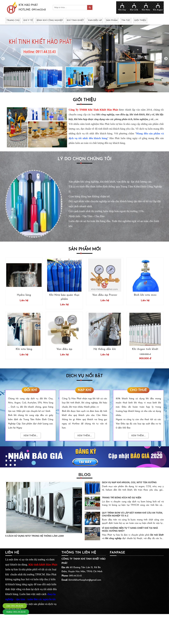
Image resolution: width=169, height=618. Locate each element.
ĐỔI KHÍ (30, 390)
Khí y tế (28, 20)
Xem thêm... (30, 435)
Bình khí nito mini (145, 295)
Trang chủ (13, 20)
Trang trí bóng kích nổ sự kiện (121, 497)
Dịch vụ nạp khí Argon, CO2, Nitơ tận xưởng (129, 482)
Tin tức (125, 20)
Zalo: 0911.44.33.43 (14, 606)
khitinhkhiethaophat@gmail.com (85, 580)
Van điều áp (95, 20)
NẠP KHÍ (84, 390)
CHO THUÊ (138, 390)
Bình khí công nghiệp (50, 20)
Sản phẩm (112, 20)
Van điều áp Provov (104, 295)
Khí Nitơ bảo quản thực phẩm (64, 297)
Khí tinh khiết (75, 20)
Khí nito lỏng (24, 349)
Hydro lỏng (24, 295)
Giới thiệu (140, 20)
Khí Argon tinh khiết (145, 349)
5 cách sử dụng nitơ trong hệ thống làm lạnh (34, 536)
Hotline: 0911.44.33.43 (15, 612)
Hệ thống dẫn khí (104, 349)
